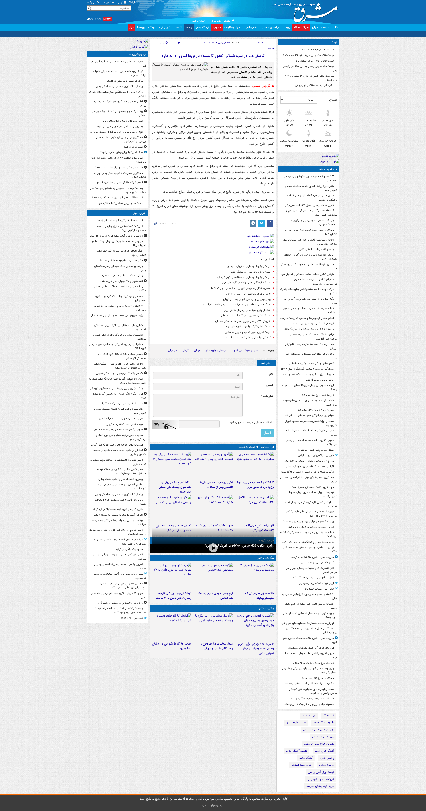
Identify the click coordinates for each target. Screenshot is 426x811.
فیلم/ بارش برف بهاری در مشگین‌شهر (250, 272)
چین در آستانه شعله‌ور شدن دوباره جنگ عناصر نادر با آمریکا (119, 243)
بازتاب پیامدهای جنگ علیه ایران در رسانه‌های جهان (120, 268)
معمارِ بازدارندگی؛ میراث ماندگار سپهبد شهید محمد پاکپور (120, 298)
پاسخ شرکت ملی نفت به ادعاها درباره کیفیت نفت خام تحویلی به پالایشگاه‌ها (120, 610)
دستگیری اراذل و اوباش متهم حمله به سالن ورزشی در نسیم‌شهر (121, 139)
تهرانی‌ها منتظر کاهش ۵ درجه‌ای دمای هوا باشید (307, 623)
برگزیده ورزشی (265, 558)
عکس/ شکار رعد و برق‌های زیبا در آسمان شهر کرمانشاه (240, 288)
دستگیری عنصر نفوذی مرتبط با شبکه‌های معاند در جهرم (308, 479)
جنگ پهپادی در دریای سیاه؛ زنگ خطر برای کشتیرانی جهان (121, 253)
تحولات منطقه (301, 27)
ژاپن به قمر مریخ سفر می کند (318, 395)
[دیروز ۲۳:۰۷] (254, 465)
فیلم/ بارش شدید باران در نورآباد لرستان (249, 266)
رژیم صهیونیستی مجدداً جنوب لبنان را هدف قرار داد (118, 317)
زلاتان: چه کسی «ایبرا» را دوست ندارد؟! (121, 276)
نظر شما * (266, 396)
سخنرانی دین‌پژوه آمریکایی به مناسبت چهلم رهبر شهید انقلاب (117, 346)
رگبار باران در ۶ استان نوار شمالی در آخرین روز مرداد (310, 301)
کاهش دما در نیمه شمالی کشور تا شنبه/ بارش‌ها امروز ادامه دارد (213, 56)
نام (271, 374)
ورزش (287, 27)
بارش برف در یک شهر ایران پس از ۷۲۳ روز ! (246, 294)
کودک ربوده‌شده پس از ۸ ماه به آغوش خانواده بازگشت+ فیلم (310, 257)
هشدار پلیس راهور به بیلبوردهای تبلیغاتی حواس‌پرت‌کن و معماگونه (313, 691)
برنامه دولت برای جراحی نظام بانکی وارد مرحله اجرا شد (119, 522)
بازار (131, 27)
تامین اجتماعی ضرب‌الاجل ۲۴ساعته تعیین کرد (309, 205)
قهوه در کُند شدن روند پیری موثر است (313, 324)
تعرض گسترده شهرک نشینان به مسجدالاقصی (118, 515)
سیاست (325, 27)
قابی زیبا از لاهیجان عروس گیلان (316, 455)
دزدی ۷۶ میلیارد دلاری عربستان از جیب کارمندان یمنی (118, 595)
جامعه (189, 27)
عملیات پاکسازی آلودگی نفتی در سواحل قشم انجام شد (311, 504)
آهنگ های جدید (324, 751)
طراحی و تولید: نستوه (213, 805)
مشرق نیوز (306, 11)
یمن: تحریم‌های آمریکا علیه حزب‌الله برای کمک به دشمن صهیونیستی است (117, 381)
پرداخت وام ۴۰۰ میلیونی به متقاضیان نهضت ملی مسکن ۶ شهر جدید (174, 487)
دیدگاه (151, 27)
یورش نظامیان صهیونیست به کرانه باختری (120, 419)
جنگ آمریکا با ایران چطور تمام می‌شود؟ (121, 152)
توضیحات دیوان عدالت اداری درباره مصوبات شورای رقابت (312, 494)
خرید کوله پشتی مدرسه (320, 786)
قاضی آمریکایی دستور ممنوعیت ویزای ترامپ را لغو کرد (119, 557)
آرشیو (120, 2)
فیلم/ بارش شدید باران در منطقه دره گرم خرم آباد (243, 277)
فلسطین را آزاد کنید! (132, 618)
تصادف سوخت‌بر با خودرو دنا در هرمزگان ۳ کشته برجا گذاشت (308, 534)
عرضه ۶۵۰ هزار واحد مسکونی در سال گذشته (309, 329)
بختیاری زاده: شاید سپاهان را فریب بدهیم (120, 126)
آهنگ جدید (306, 758)
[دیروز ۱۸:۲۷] (171, 465)
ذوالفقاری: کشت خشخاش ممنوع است (313, 487)
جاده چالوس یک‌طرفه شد (320, 380)
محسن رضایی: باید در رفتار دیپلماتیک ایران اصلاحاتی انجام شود (121, 356)
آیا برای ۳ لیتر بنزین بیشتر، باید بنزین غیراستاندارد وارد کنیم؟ (315, 281)
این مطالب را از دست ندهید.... (255, 447)
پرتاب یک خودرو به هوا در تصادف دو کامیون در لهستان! (119, 113)
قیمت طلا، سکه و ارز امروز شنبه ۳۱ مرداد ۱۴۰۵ (308, 55)
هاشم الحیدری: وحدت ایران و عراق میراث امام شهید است (119, 487)
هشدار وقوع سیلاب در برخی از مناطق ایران (247, 310)
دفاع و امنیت (250, 27)
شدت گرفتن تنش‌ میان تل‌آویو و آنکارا (122, 404)
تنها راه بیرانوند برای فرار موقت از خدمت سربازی (116, 132)
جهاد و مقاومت (232, 27)
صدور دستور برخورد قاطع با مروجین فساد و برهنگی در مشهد (312, 198)
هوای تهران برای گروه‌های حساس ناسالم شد (309, 415)
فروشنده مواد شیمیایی (320, 779)
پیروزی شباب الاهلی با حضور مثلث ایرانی (120, 479)
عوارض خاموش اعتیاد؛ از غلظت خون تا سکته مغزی (311, 433)
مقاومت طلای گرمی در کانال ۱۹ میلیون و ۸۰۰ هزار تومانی (311, 78)
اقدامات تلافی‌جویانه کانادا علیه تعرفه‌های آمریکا (117, 445)
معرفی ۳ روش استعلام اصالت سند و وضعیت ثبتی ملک (310, 442)
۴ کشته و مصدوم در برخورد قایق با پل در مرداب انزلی (309, 596)
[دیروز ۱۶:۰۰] (171, 626)
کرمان (185, 350)
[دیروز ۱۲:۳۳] (171, 508)
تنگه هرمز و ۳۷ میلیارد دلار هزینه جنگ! (121, 281)
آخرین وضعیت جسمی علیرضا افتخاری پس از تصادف (216, 485)
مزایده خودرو (326, 765)
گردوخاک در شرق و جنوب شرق (317, 563)
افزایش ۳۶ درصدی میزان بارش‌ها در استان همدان (243, 321)
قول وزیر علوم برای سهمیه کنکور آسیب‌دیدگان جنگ (310, 549)
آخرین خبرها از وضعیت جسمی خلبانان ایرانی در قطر (118, 64)
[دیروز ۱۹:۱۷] (213, 465)
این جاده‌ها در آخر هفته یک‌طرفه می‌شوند (311, 648)
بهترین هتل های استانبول (318, 729)
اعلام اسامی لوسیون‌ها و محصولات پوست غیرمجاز (307, 318)
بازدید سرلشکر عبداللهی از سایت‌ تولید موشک (118, 167)
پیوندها (141, 27)
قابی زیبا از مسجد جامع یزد (319, 589)
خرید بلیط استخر (302, 765)
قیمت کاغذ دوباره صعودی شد (318, 50)
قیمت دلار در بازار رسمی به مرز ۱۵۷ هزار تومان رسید (310, 68)
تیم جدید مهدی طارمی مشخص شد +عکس (214, 596)
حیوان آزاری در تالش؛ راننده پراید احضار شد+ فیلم (311, 655)
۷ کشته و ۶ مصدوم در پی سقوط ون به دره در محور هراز (310, 178)
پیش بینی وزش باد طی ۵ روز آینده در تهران (247, 299)
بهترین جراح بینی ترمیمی (319, 743)
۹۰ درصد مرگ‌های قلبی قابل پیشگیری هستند (309, 683)
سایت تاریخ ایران (296, 722)
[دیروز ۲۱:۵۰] (213, 547)
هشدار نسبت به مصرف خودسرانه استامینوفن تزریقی (311, 346)
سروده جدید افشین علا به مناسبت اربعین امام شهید (310, 640)
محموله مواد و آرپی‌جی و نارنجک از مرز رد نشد (309, 704)
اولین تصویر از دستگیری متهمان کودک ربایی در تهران (119, 103)
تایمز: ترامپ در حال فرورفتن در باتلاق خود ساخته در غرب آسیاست (117, 532)
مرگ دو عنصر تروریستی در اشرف (124, 81)
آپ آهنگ (328, 715)
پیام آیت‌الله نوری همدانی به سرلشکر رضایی (119, 86)
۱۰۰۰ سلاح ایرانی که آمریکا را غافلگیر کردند (119, 203)
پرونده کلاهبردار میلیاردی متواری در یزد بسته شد (307, 521)
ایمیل (269, 385)
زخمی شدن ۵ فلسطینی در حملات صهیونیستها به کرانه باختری (118, 462)
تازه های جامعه (328, 169)
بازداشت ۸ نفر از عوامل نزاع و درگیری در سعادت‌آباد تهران (313, 222)
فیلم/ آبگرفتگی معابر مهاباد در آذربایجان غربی (246, 283)
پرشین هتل (327, 758)
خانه (335, 27)
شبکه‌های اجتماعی (270, 27)
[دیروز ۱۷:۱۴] (254, 576)
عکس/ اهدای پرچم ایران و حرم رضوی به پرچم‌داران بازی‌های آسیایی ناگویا (256, 648)
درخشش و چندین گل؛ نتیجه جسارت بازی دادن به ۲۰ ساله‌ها (173, 596)
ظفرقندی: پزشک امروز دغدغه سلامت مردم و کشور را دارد (311, 188)
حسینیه (217, 27)
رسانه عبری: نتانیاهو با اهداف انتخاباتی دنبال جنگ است (120, 289)
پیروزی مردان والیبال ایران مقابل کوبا (123, 121)
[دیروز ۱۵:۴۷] (213, 576)
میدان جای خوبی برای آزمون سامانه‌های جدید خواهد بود (120, 576)
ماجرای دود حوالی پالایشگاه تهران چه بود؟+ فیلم (308, 542)
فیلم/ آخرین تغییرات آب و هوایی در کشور (248, 332)
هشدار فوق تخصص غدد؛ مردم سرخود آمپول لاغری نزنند (311, 423)
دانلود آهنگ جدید (323, 722)
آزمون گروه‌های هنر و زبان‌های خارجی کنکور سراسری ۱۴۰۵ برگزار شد (311, 514)
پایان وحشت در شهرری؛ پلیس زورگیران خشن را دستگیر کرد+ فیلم (309, 670)
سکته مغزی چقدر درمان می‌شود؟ (316, 450)
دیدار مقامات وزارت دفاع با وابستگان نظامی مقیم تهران (216, 646)
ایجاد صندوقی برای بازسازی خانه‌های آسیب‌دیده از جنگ (309, 387)
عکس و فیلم (165, 27)
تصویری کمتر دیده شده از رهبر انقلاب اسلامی (118, 429)
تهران (197, 350)
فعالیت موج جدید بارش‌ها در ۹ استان (313, 663)
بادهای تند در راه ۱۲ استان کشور (316, 249)
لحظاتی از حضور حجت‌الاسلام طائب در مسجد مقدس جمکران (119, 452)
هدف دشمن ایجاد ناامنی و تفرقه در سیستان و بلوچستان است (237, 305)
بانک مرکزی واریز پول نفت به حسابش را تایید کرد (116, 388)
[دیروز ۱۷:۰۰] (213, 626)
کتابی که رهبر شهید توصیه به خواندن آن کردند (117, 509)
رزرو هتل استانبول (323, 736)
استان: (332, 99)
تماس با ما (107, 2)
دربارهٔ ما (91, 2)
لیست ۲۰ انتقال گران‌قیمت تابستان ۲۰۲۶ (120, 221)
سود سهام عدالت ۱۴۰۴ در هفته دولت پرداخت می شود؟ (118, 160)
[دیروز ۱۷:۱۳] (254, 508)
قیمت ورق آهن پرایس (321, 772)
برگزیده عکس (266, 608)
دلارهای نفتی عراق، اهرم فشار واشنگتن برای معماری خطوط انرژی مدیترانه (120, 366)
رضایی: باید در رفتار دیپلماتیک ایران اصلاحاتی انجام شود (120, 327)
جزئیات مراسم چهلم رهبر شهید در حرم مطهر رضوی (311, 606)
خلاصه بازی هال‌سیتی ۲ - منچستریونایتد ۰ (259, 596)
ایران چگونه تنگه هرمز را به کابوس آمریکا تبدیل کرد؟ (238, 546)
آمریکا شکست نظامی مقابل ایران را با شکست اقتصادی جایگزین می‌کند (120, 228)
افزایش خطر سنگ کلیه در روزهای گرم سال (310, 466)
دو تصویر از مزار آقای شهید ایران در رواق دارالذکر (116, 236)
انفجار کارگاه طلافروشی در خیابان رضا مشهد (171, 646)
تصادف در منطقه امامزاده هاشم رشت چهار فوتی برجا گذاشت (309, 310)
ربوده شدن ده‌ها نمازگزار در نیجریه (124, 424)
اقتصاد (178, 27)
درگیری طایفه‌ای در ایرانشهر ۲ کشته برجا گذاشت (307, 472)
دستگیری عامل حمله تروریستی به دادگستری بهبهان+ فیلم (311, 631)
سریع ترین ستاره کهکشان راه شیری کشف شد (309, 461)
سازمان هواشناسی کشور (245, 350)
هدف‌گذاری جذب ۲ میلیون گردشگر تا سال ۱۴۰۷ (307, 369)
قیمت (334, 42)
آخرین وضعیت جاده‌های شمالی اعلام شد (311, 527)
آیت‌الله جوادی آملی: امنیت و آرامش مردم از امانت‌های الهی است (311, 213)
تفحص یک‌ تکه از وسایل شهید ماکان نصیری (119, 373)
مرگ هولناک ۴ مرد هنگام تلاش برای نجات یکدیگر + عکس (308, 291)
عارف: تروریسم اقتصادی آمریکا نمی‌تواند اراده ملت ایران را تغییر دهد (120, 541)
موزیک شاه (308, 715)
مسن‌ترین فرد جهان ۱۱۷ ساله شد (316, 410)
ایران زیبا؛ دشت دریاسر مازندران (316, 583)
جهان (315, 27)
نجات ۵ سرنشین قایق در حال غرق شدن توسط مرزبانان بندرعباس (310, 242)
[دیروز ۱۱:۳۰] (171, 576)
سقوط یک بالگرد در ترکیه (129, 549)
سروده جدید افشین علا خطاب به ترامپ (312, 557)
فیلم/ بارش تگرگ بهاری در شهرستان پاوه (248, 326)
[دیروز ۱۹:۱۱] (254, 626)
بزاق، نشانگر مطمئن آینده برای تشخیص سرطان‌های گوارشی (313, 336)
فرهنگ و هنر (202, 27)
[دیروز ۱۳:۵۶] (213, 508)
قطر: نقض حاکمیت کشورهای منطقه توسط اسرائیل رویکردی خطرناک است (121, 471)
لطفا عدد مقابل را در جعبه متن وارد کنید (252, 423)
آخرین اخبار (139, 213)
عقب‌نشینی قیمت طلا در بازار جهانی (314, 85)
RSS (131, 2)
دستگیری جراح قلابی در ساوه (318, 678)
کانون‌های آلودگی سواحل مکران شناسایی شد (309, 363)
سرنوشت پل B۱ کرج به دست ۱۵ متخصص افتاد (308, 374)
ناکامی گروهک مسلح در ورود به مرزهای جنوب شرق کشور (310, 402)
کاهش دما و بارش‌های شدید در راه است (248, 338)
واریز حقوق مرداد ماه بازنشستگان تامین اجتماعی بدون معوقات (309, 615)
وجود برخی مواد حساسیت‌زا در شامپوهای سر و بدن (310, 356)
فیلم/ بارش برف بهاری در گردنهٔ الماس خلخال (246, 316)
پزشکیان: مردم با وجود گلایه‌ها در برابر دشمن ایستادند (119, 337)
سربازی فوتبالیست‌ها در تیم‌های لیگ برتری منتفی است (308, 266)
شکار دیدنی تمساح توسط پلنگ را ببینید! (121, 260)
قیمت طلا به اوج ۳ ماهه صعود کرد (315, 61)
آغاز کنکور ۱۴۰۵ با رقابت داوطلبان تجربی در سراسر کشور (311, 570)
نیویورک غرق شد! (133, 147)
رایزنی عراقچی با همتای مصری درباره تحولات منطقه (120, 502)
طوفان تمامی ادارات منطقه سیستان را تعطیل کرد (307, 274)
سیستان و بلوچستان (216, 350)
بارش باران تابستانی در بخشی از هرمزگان (120, 603)
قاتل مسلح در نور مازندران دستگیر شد (313, 578)
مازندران (172, 350)
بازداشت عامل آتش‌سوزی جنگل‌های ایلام (311, 699)
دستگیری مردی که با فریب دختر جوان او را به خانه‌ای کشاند (311, 232)
